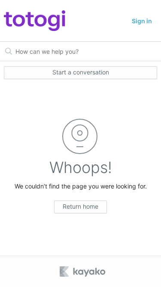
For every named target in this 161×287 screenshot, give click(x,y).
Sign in (142, 21)
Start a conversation (80, 72)
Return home (80, 206)
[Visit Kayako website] (83, 271)
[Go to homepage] (34, 20)
